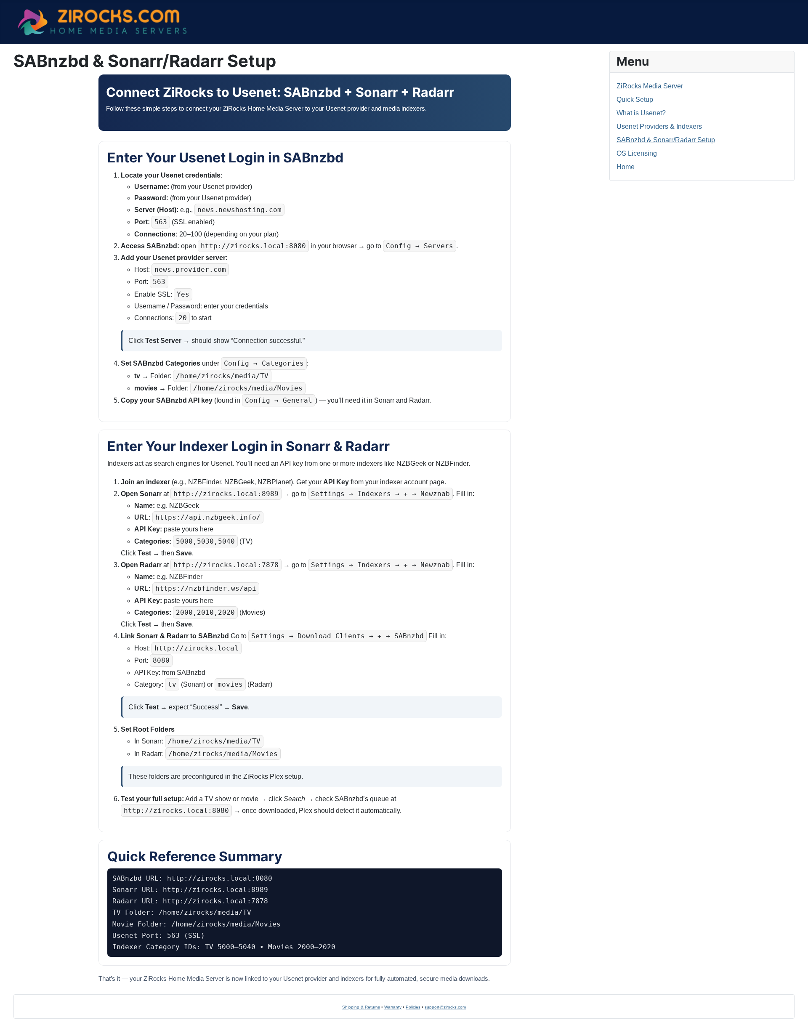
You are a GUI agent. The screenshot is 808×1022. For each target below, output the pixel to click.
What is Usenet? (641, 113)
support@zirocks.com (445, 1007)
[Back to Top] (15, 1006)
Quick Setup (635, 99)
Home (626, 166)
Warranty (392, 1007)
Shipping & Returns (361, 1007)
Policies (413, 1007)
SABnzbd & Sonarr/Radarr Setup (666, 139)
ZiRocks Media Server (650, 86)
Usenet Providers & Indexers (659, 126)
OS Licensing (637, 153)
